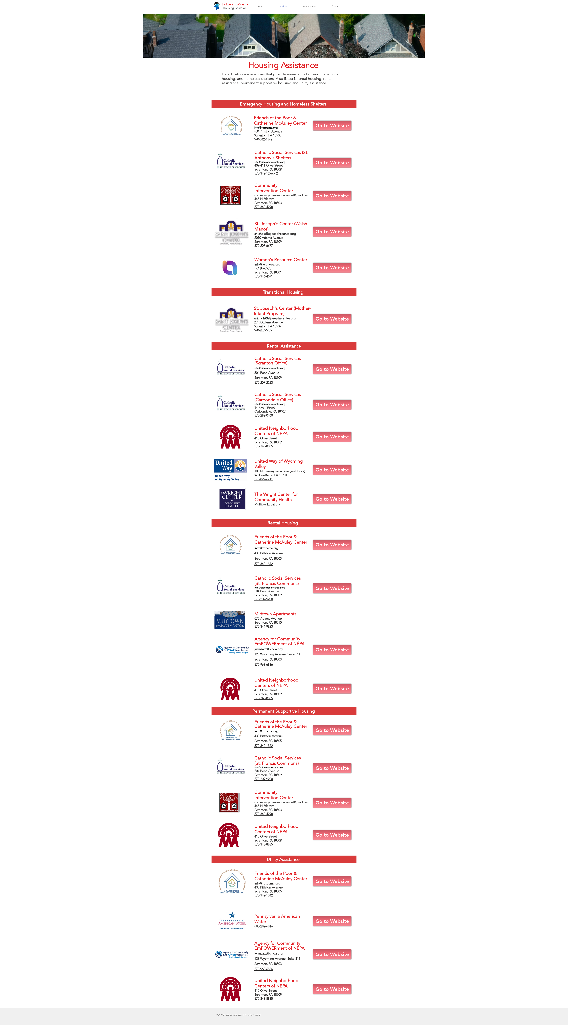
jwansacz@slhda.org (268, 649)
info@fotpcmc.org (266, 127)
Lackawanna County (235, 4)
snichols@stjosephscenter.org (275, 234)
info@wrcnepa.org (267, 264)
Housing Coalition (235, 8)
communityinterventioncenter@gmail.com (281, 195)
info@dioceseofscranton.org (269, 161)
